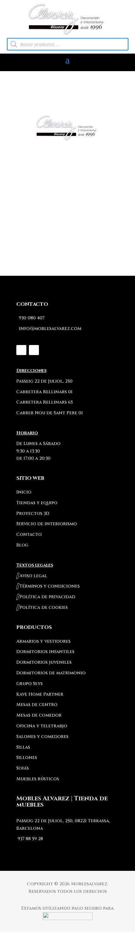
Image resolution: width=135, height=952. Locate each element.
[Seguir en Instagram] (21, 350)
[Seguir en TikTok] (34, 350)
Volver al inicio (67, 233)
